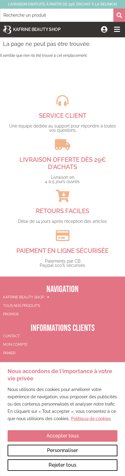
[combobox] (56, 15)
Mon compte (15, 344)
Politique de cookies (91, 418)
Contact (11, 336)
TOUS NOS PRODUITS (21, 306)
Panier (9, 353)
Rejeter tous (62, 465)
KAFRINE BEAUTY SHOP (23, 297)
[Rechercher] (119, 15)
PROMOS (11, 314)
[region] (62, 419)
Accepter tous (62, 436)
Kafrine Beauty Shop (37, 29)
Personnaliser (62, 450)
